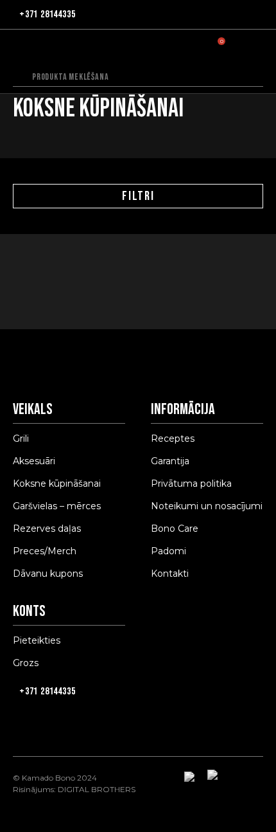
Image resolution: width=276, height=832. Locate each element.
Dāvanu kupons (48, 573)
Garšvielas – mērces (57, 506)
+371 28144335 (47, 15)
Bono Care (174, 528)
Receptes (172, 438)
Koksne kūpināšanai (57, 483)
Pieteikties (36, 640)
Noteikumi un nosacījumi (207, 506)
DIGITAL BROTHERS (96, 789)
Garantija (170, 461)
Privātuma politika (191, 483)
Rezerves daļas (47, 528)
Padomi (168, 551)
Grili (21, 438)
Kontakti (170, 573)
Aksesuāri (34, 461)
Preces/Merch (44, 551)
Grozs (26, 662)
